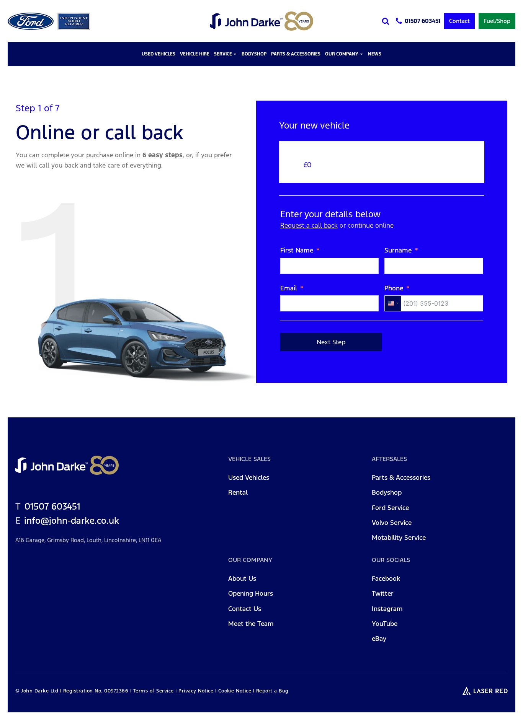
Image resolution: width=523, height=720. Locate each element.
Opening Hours (250, 594)
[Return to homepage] (261, 21)
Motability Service (399, 538)
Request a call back (309, 225)
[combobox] (393, 303)
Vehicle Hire (194, 54)
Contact (459, 20)
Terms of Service (153, 691)
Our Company (341, 54)
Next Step (331, 342)
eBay (379, 639)
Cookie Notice (235, 691)
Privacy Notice (195, 691)
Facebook (386, 579)
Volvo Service (392, 523)
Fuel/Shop (497, 20)
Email (288, 288)
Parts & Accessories (295, 54)
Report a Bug (272, 691)
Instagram (387, 609)
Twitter (383, 594)
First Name (296, 250)
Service (223, 54)
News (374, 54)
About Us (242, 579)
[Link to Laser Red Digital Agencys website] (485, 691)
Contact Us (244, 609)
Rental (238, 493)
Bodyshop (254, 54)
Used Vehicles (158, 54)
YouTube (384, 624)
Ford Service (390, 508)
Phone (393, 288)
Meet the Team (251, 624)
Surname (398, 250)
